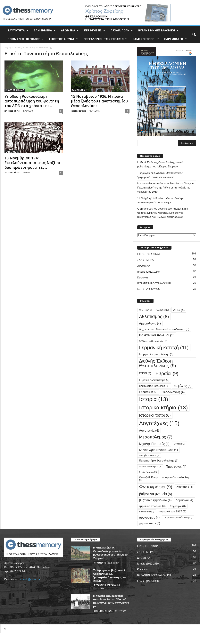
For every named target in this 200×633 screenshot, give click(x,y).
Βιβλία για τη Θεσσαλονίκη (153, 341)
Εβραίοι (166, 373)
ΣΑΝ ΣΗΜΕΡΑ (43, 30)
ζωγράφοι (178, 506)
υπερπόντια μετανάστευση (178, 517)
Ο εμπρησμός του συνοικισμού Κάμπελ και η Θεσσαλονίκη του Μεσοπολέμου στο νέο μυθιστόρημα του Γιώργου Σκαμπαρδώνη (162, 212)
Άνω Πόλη (145, 310)
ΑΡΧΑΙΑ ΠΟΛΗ (120, 30)
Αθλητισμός (154, 316)
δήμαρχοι (184, 500)
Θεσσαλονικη (173, 392)
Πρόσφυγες (176, 466)
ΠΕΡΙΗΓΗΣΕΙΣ (93, 30)
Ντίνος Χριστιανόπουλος (158, 450)
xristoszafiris (12, 110)
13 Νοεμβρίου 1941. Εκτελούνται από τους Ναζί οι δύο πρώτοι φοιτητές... (32, 163)
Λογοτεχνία (149, 430)
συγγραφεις (149, 517)
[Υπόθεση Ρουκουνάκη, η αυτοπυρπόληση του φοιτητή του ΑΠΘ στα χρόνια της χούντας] (33, 76)
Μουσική (179, 444)
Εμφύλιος (182, 386)
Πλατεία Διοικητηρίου (150, 466)
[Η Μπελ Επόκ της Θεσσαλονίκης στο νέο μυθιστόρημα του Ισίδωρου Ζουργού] (80, 553)
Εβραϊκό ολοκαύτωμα (154, 380)
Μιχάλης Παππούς (154, 443)
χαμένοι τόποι (149, 523)
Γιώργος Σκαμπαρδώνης (156, 354)
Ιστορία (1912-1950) (148, 271)
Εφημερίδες (148, 391)
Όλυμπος (163, 310)
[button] (194, 34)
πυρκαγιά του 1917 (172, 511)
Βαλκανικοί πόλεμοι (156, 335)
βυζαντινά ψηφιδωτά (155, 500)
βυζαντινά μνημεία (155, 494)
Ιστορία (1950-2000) (148, 289)
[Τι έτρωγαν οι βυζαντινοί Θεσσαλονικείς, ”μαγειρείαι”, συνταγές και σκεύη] (80, 575)
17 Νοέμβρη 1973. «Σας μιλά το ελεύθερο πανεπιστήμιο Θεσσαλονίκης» (160, 200)
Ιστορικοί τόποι (155, 415)
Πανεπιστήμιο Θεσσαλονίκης (159, 460)
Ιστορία (153, 399)
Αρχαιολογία (150, 323)
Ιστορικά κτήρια (163, 408)
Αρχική (7, 47)
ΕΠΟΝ (145, 373)
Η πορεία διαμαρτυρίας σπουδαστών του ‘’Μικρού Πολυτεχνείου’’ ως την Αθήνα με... (111, 601)
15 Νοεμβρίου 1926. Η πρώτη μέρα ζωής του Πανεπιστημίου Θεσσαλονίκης (99, 101)
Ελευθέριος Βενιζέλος (154, 385)
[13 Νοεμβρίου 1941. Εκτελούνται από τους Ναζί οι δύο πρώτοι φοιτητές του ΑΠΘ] (33, 137)
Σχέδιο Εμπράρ (148, 472)
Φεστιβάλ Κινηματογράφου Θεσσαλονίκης (164, 479)
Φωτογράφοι (155, 486)
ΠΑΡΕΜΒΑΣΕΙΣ (174, 39)
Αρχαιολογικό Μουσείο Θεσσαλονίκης (164, 329)
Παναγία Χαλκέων (149, 455)
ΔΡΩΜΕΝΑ (68, 30)
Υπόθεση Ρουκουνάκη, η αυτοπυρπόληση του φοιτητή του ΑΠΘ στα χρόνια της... (31, 101)
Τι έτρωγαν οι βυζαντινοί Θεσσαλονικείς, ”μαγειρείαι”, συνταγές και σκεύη (160, 175)
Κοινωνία (142, 277)
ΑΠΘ (179, 310)
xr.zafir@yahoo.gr (30, 579)
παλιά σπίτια (146, 511)
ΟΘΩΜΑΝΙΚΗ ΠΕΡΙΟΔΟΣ (23, 39)
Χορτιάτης (185, 486)
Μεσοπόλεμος (155, 437)
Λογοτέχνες (159, 423)
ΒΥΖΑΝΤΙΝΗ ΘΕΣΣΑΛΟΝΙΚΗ (156, 30)
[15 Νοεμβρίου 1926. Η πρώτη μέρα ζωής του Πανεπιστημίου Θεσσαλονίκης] (100, 76)
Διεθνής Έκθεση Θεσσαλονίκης (157, 363)
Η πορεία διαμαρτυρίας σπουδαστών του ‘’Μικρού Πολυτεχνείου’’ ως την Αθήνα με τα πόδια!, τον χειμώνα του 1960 (165, 187)
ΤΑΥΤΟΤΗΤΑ (16, 30)
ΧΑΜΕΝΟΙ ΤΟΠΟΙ (144, 39)
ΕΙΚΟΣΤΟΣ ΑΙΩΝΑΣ (62, 39)
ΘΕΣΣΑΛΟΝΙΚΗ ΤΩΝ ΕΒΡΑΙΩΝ (104, 39)
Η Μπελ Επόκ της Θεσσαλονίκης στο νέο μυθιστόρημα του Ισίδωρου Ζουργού (160, 164)
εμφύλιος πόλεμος (152, 506)
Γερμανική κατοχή (164, 347)
